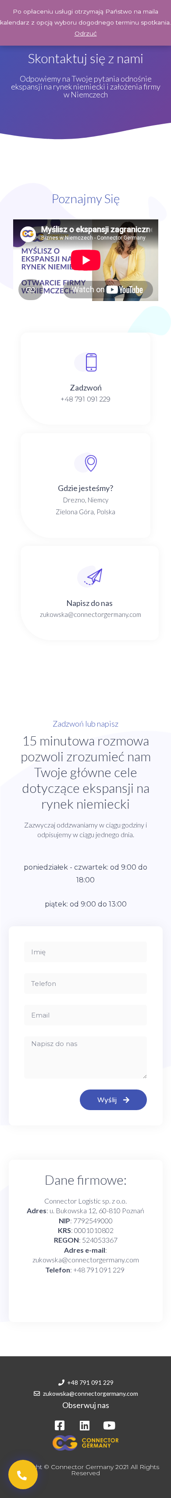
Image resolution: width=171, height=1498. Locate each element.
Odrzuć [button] (86, 33)
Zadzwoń (86, 387)
